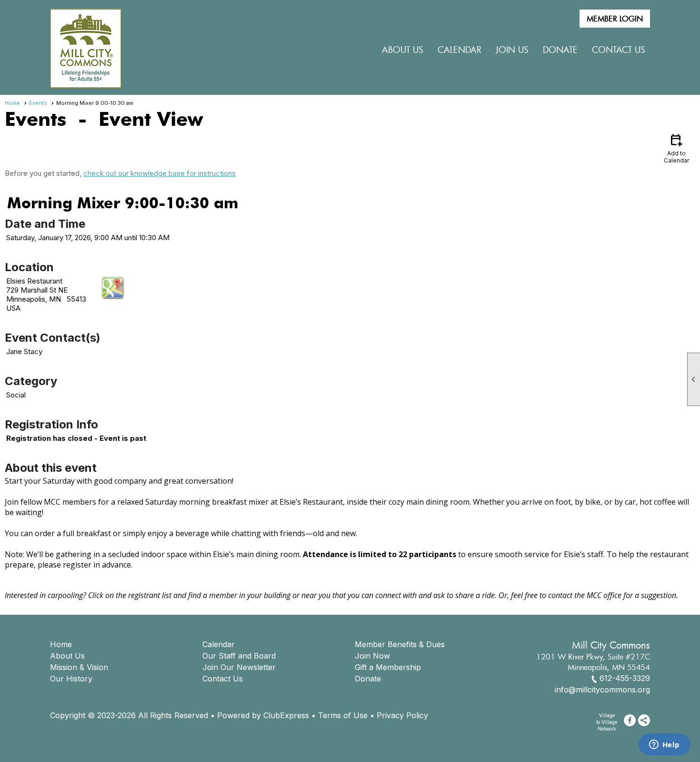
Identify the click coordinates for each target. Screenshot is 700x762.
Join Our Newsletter (239, 667)
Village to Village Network (606, 722)
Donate (368, 678)
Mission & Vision (79, 667)
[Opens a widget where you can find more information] (664, 745)
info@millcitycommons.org (602, 689)
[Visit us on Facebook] (630, 720)
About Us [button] (402, 49)
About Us (67, 655)
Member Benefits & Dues (400, 644)
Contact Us (618, 49)
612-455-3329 (625, 678)
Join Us (512, 49)
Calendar (459, 49)
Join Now (372, 655)
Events (38, 103)
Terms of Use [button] (343, 715)
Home (12, 103)
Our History (71, 678)
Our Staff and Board (239, 655)
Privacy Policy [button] (402, 715)
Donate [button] (560, 49)
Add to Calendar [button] (676, 148)
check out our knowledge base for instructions (159, 173)
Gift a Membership (388, 667)
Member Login (615, 18)
